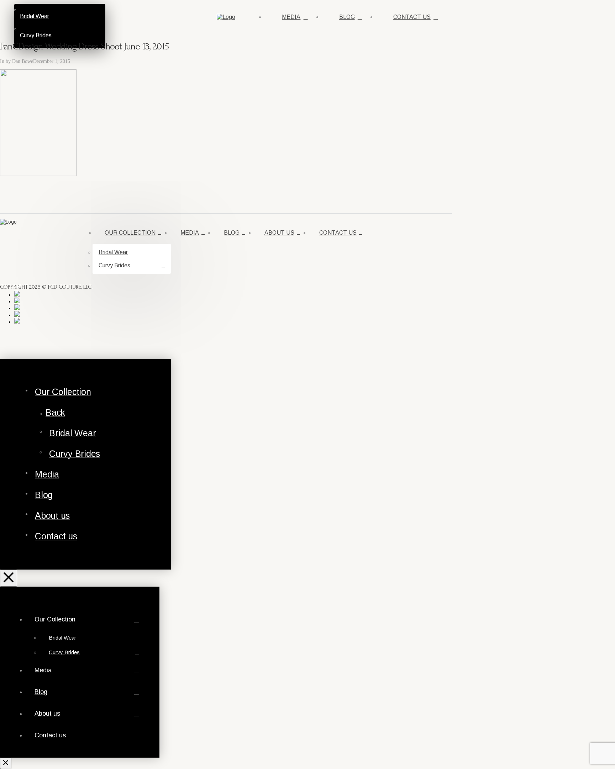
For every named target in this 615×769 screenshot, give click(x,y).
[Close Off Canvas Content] (8, 578)
